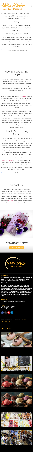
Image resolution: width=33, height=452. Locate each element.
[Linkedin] (11, 312)
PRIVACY (10, 321)
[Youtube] (8, 312)
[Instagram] (5, 312)
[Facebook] (2, 312)
